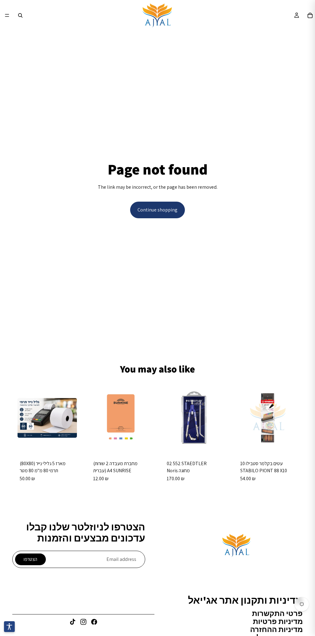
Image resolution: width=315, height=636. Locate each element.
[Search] (20, 15)
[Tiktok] (72, 622)
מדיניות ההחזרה (276, 629)
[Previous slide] (166, 418)
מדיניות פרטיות (278, 621)
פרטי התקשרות (277, 613)
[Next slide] (222, 418)
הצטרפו (30, 559)
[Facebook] (94, 622)
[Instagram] (83, 622)
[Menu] (7, 15)
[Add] (72, 443)
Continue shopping (157, 210)
